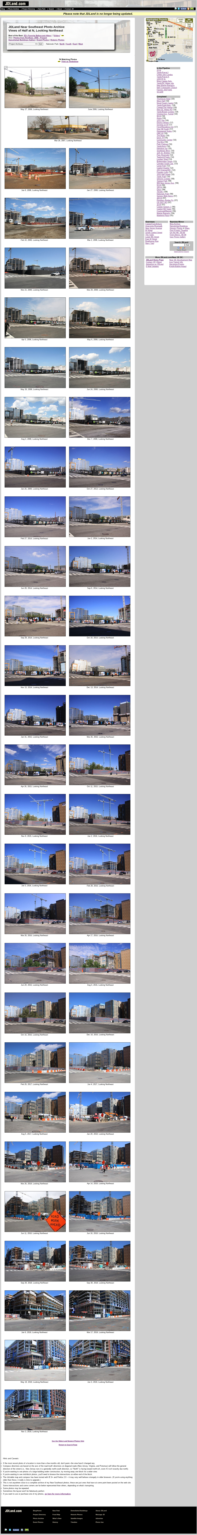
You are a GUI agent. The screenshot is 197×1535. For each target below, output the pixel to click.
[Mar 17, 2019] (100, 1330)
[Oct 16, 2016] (34, 1033)
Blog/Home (37, 1511)
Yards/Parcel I (163, 72)
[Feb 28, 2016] (100, 884)
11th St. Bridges (163, 153)
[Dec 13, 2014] (100, 685)
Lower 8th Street (152, 237)
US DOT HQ (162, 202)
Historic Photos (176, 228)
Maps (187, 228)
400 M (159, 198)
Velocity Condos (163, 179)
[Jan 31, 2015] (34, 735)
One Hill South (163, 129)
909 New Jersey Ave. (166, 183)
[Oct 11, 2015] (100, 784)
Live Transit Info (176, 262)
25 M (159, 70)
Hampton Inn (162, 148)
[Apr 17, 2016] (100, 933)
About (59, 9)
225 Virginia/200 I (164, 170)
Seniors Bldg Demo (165, 196)
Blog (3, 9)
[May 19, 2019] (34, 1380)
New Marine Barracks (166, 85)
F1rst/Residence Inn (165, 127)
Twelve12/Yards (163, 157)
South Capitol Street (153, 233)
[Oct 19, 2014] (100, 636)
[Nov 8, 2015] (34, 834)
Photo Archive (13, 9)
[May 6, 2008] (100, 338)
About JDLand (101, 1511)
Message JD (100, 1514)
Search (51, 9)
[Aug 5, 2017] (34, 1132)
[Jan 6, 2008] (34, 188)
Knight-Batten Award (177, 266)
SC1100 (160, 92)
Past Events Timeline (179, 230)
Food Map (56, 1514)
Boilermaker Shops (165, 161)
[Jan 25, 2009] (34, 487)
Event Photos (38, 1522)
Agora (159, 118)
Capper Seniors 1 (164, 207)
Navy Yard (149, 243)
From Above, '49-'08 (178, 235)
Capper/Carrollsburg (153, 224)
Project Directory (28, 9)
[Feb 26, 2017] (34, 1082)
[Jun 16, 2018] (100, 1231)
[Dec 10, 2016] (100, 1033)
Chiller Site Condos (165, 75)
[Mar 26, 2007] (68, 139)
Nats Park (41, 9)
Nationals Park (163, 194)
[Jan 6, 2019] (34, 1330)
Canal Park (161, 166)
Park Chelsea (162, 144)
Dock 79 (160, 138)
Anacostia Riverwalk (153, 226)
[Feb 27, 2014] (34, 537)
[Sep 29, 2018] (34, 1281)
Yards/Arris (161, 146)
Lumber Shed (162, 159)
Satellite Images (77, 1518)
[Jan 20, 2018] (100, 1132)
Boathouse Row (151, 241)
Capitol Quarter (163, 168)
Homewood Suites (164, 131)
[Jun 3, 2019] (100, 1380)
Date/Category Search (181, 251)
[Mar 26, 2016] (34, 933)
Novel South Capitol (165, 103)
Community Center (164, 140)
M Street (149, 230)
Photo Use (100, 1522)
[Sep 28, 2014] (34, 636)
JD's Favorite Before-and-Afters (37, 36)
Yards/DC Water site (165, 83)
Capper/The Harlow (165, 107)
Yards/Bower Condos (165, 112)
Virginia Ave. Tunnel (165, 114)
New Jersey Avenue (153, 228)
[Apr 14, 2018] (100, 1182)
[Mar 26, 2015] (100, 735)
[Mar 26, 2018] (34, 1182)
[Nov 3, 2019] (34, 1430)
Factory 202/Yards (164, 90)
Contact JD (69, 9)
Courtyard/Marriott (164, 211)
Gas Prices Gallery (178, 237)
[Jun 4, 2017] (100, 1082)
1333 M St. (161, 79)
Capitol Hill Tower (164, 209)
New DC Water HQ (164, 110)
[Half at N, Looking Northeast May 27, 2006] (34, 107)
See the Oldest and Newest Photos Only (68, 1441)
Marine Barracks (163, 213)
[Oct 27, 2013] (100, 487)
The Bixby (161, 135)
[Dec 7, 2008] (100, 437)
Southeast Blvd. (163, 151)
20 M (159, 205)
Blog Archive (175, 224)
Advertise (99, 1518)
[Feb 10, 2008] (34, 238)
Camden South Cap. (165, 164)
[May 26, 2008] (34, 387)
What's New (56, 1518)
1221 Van (161, 120)
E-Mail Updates (152, 266)
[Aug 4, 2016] (100, 983)
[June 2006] (100, 107)
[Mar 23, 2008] (34, 288)
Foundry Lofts (162, 172)
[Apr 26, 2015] (34, 784)
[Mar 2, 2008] (100, 238)
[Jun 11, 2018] (34, 1231)
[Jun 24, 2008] (100, 387)
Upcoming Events (176, 264)
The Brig (160, 142)
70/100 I (160, 192)
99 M (159, 116)
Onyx (159, 189)
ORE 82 (160, 133)
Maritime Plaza (163, 215)
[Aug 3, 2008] (34, 437)
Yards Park (161, 176)
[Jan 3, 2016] (34, 884)
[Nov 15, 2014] (34, 685)
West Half (161, 101)
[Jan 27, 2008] (100, 188)
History (55, 1522)
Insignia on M (162, 125)
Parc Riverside (163, 155)
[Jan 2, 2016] (100, 834)
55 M (159, 185)
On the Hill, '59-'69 (177, 233)
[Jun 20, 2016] (34, 983)
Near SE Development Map (180, 260)
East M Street (151, 239)
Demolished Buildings (179, 226)
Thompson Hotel (163, 99)
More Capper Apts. (164, 81)
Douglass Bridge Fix (165, 200)
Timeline (74, 1522)
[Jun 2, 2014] (100, 536)
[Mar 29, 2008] (100, 288)
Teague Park (162, 181)
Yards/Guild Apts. (164, 105)
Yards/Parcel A (163, 77)
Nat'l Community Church (167, 88)
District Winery (163, 123)
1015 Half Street (163, 174)
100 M (159, 187)
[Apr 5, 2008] (34, 338)
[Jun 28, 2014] (34, 586)
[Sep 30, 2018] (100, 1281)
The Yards (149, 235)
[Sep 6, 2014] (100, 586)
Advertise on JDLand (154, 264)
